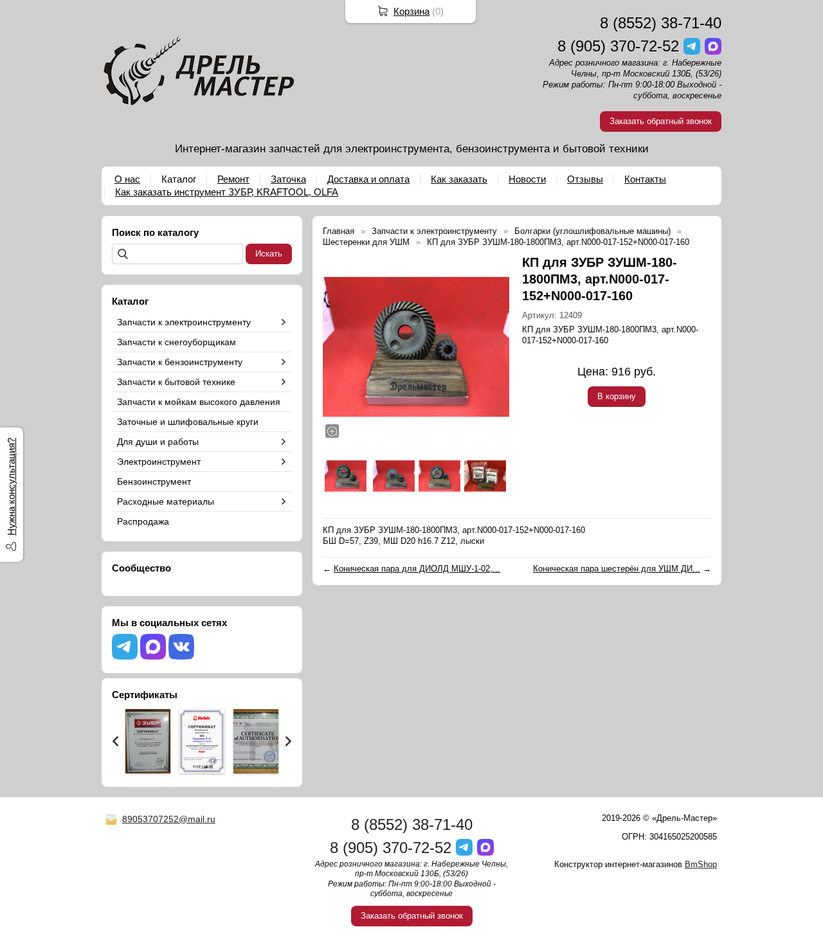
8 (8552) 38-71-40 (660, 23)
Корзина (411, 11)
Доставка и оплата (368, 179)
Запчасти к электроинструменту (184, 322)
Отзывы (585, 179)
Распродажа (143, 521)
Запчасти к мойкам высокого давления (198, 402)
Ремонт (233, 179)
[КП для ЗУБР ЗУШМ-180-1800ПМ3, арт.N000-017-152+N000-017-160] (416, 347)
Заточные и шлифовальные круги (187, 422)
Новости (527, 179)
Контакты (645, 179)
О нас (127, 179)
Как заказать (459, 179)
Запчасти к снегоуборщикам (176, 342)
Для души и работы (158, 442)
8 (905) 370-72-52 (618, 46)
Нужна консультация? (11, 487)
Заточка (288, 179)
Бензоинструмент (154, 481)
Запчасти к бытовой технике (176, 382)
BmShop (701, 864)
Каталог (178, 179)
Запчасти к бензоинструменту (179, 362)
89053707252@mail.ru (168, 819)
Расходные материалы (165, 501)
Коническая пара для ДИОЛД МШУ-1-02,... (417, 568)
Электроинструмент (159, 461)
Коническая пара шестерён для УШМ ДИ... (616, 568)
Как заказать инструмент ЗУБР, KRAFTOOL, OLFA (226, 191)
